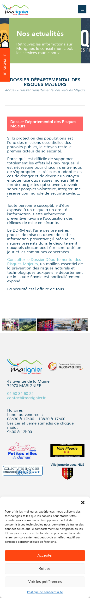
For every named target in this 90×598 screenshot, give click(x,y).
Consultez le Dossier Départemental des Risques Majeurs (44, 261)
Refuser (45, 568)
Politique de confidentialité (45, 592)
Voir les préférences (45, 582)
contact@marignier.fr (26, 398)
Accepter (45, 555)
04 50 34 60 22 (20, 393)
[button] (82, 502)
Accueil (10, 90)
